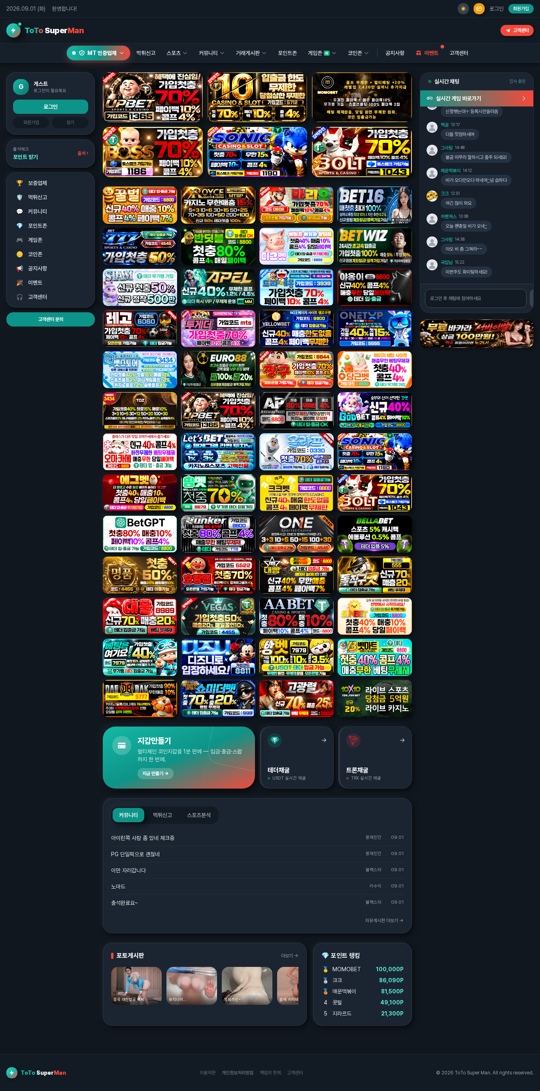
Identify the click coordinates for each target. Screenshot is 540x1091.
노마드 (118, 886)
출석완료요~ (124, 903)
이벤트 (29, 282)
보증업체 (31, 183)
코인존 (29, 254)
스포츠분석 (199, 815)
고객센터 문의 (50, 319)
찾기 (70, 122)
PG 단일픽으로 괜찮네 (135, 854)
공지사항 (394, 53)
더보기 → (289, 956)
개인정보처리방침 (237, 1073)
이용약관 (207, 1073)
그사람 (447, 148)
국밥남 (447, 262)
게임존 (29, 240)
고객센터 (521, 30)
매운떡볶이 (451, 171)
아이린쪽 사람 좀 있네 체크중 (142, 838)
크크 (445, 193)
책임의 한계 (270, 1073)
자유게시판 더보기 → (384, 920)
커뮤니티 (31, 211)
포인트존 (287, 53)
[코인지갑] (479, 8)
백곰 (445, 125)
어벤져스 (449, 216)
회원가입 (521, 8)
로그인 (496, 9)
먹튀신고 (31, 197)
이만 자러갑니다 (128, 870)
